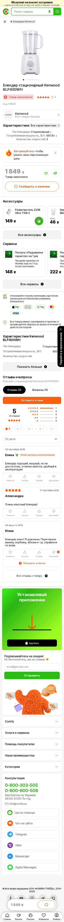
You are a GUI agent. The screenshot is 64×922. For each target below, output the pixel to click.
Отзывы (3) (14, 389)
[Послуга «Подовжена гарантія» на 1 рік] (8, 254)
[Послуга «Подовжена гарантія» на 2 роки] (53, 254)
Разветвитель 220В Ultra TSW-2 (27, 211)
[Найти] (57, 11)
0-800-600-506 (21, 790)
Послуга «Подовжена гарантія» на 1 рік (29, 254)
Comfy (9, 721)
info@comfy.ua (18, 803)
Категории (12, 767)
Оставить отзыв (32, 400)
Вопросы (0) (40, 389)
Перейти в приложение (61, 348)
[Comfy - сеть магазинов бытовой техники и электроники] (6, 11)
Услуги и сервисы (17, 732)
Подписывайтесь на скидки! (24, 656)
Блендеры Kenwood (24, 21)
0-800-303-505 (21, 785)
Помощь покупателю (19, 744)
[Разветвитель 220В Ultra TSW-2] (8, 211)
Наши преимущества (19, 755)
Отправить (32, 675)
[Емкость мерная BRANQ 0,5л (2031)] (53, 211)
